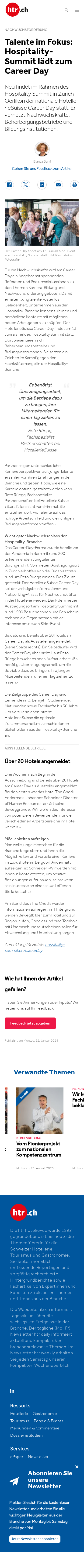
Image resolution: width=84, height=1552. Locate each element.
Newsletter (38, 1457)
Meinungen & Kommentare (35, 1428)
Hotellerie (19, 1413)
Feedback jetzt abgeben (30, 1023)
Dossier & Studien (26, 1435)
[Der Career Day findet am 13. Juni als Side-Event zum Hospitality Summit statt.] (42, 222)
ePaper (16, 1457)
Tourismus (19, 1421)
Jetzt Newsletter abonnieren (35, 1539)
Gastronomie (45, 1413)
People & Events (48, 1421)
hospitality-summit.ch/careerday (35, 947)
